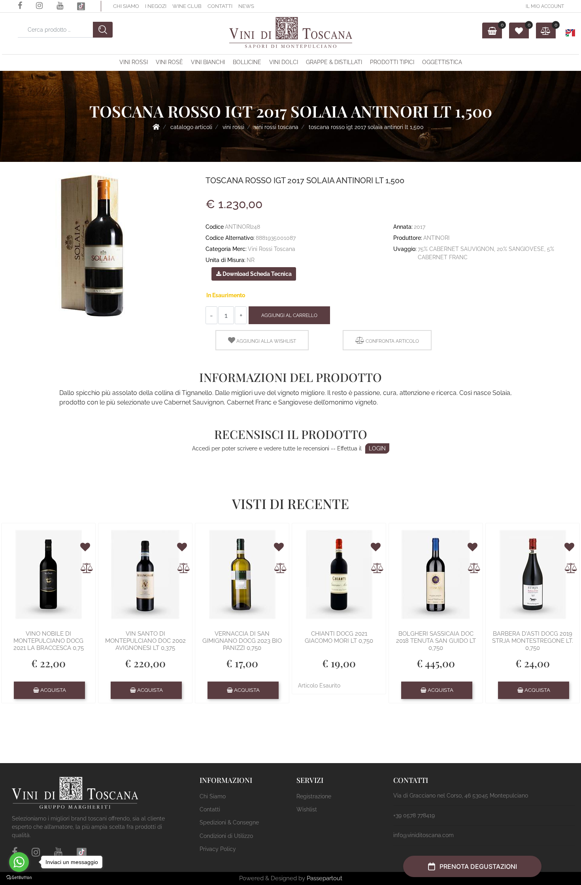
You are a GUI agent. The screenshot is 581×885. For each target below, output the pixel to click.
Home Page (156, 126)
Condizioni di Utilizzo (226, 836)
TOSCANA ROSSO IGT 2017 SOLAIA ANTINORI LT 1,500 (366, 127)
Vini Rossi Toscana (276, 127)
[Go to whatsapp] (19, 862)
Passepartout (324, 878)
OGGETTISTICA (442, 62)
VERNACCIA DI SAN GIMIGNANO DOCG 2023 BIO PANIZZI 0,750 (242, 640)
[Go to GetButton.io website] (19, 877)
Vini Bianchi (208, 62)
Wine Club (187, 6)
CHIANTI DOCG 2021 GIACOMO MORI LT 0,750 (339, 637)
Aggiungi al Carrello (289, 315)
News (246, 6)
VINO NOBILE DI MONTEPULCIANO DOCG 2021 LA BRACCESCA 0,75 (48, 640)
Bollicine (247, 62)
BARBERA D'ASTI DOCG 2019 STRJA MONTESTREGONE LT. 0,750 (532, 640)
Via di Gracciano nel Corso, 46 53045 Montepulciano (460, 795)
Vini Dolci (283, 62)
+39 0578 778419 (414, 815)
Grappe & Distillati (334, 62)
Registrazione (313, 796)
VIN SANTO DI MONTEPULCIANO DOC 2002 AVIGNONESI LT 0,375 (145, 640)
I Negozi (155, 6)
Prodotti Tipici (392, 62)
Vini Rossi (133, 62)
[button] (103, 30)
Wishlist (306, 809)
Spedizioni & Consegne (229, 822)
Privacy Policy (218, 849)
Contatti (220, 6)
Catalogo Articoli (191, 127)
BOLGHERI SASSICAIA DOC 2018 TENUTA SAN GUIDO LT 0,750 (436, 640)
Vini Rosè (169, 62)
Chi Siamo (126, 6)
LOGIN (377, 448)
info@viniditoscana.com (423, 835)
